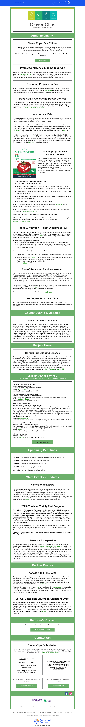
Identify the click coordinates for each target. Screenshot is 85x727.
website (27, 499)
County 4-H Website (26, 686)
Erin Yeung (21, 671)
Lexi (24, 429)
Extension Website (58, 686)
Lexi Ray (22, 659)
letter (41, 236)
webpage (49, 292)
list (36, 287)
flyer (64, 130)
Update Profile (38, 716)
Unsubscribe (29, 716)
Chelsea (33, 257)
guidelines (57, 587)
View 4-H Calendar (42, 442)
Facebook (48, 90)
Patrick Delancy (23, 418)
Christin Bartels (22, 665)
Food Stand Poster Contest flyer (33, 108)
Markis (27, 399)
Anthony (20, 399)
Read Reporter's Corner (42, 629)
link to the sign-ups (26, 74)
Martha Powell (22, 389)
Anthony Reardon (49, 369)
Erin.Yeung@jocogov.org (50, 652)
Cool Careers (42, 584)
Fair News (42, 60)
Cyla (19, 429)
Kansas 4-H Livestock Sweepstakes (50, 546)
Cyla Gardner (22, 662)
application (59, 204)
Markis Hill (60, 369)
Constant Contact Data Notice (51, 716)
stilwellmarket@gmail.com (29, 211)
